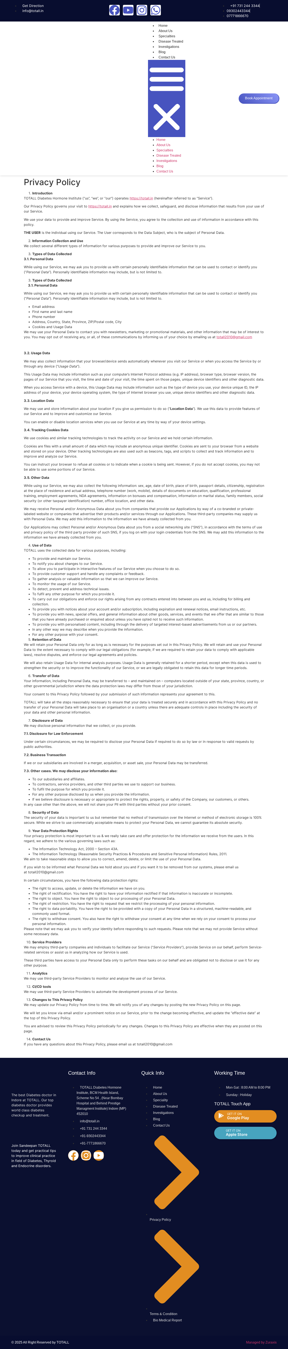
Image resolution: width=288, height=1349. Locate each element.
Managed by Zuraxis (261, 1342)
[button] (166, 98)
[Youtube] (128, 10)
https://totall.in (141, 198)
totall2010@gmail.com (234, 337)
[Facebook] (114, 10)
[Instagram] (142, 10)
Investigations (169, 46)
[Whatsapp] (155, 10)
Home (163, 25)
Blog (162, 52)
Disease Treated (171, 41)
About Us (165, 31)
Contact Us (167, 57)
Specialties (167, 36)
